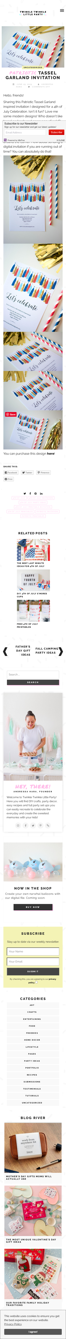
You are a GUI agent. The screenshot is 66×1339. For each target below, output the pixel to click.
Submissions (32, 1082)
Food (32, 1026)
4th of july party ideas (33, 502)
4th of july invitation (41, 498)
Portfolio (32, 1068)
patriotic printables (33, 516)
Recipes (32, 1075)
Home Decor (32, 1040)
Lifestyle (32, 1047)
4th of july (19, 498)
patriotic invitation (47, 511)
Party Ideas (32, 1061)
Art (32, 1005)
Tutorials (32, 1096)
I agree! (33, 1331)
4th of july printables (20, 511)
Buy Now (33, 907)
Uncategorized (33, 67)
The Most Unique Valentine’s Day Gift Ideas (31, 1240)
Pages (32, 1054)
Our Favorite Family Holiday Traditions (27, 1304)
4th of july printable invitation (33, 507)
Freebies (32, 1033)
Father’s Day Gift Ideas (23, 650)
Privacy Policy (13, 1324)
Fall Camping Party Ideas (47, 650)
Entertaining (32, 1019)
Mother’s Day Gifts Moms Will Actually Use (29, 1177)
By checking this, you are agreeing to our (33, 981)
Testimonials (32, 1089)
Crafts (32, 1012)
